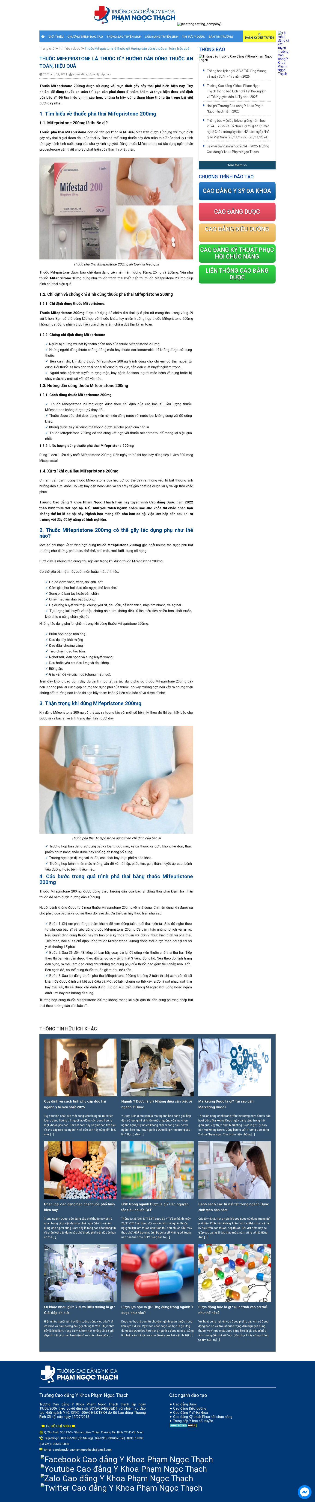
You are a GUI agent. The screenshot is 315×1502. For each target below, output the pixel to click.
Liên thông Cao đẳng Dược (237, 274)
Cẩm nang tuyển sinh (161, 36)
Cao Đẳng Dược (237, 211)
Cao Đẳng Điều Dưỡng (237, 229)
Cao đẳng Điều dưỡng (189, 1408)
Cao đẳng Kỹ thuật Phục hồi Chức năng (237, 253)
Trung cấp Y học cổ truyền (193, 1421)
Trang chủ (47, 48)
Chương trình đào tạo (85, 36)
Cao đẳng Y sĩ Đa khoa (190, 1413)
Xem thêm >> (237, 165)
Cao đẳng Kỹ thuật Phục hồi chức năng (202, 1417)
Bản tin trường (221, 36)
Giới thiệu (56, 36)
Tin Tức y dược (193, 36)
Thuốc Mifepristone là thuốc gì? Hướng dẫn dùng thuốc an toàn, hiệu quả (137, 48)
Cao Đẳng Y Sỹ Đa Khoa (237, 191)
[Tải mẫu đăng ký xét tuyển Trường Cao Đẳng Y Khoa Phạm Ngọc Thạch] (283, 74)
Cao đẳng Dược (185, 1404)
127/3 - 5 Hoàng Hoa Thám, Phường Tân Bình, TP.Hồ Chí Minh (103, 1432)
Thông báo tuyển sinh (124, 36)
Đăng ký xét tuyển (259, 37)
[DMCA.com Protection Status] (183, 1427)
